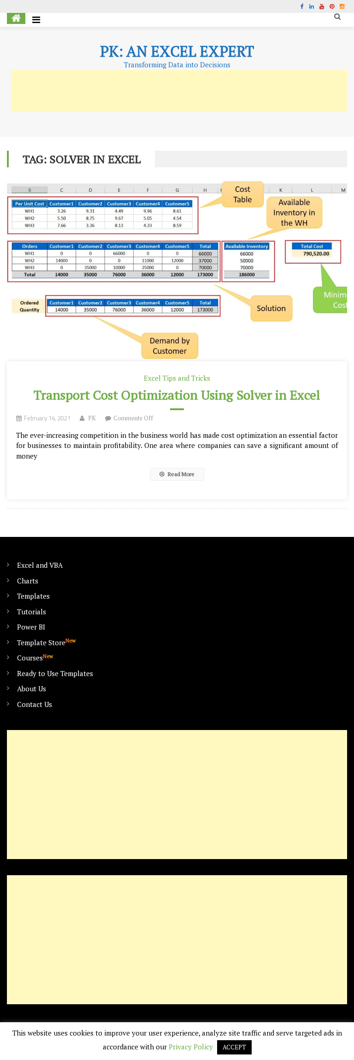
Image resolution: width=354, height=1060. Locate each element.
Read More (180, 474)
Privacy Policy (191, 1046)
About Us (31, 688)
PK (92, 418)
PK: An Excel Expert (177, 51)
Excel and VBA (40, 565)
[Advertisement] (179, 91)
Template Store (46, 642)
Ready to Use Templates (55, 673)
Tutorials (31, 611)
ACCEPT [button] (234, 1047)
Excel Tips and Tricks (177, 378)
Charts (27, 580)
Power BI (31, 626)
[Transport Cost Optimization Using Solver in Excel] (177, 271)
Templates (33, 596)
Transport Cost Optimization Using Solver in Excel (177, 394)
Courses (35, 657)
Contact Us (34, 704)
